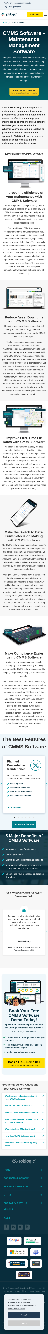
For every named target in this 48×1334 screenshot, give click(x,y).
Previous (1, 784)
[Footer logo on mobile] (24, 1161)
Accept (24, 1315)
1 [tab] (14, 817)
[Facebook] (6, 1227)
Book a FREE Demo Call (24, 91)
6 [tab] (33, 817)
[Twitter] (20, 1227)
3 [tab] (22, 817)
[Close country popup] (42, 5)
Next (46, 784)
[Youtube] (27, 1227)
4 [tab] (26, 817)
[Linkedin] (13, 1227)
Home (4, 22)
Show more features (24, 824)
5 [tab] (30, 817)
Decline (24, 1323)
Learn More (12, 807)
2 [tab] (18, 817)
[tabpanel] (24, 784)
